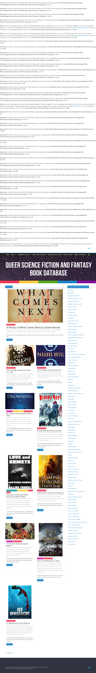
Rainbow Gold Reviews (73, 472)
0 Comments (25, 329)
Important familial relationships (21, 331)
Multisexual (9, 411)
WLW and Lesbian (11, 324)
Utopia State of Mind (73, 539)
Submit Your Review (80, 254)
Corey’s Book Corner (73, 343)
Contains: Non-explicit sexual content (38, 329)
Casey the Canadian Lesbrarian (75, 326)
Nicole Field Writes (72, 446)
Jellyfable (70, 382)
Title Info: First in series (37, 331)
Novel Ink (70, 455)
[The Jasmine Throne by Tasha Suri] (51, 456)
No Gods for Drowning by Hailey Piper (18, 414)
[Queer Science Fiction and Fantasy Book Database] (48, 257)
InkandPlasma (71, 371)
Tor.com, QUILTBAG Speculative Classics (77, 522)
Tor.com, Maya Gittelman (74, 525)
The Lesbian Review (72, 407)
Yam (19, 329)
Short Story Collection (11, 490)
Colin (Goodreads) (72, 340)
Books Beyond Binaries (73, 301)
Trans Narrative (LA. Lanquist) (75, 533)
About (13, 254)
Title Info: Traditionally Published (49, 331)
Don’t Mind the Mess (73, 346)
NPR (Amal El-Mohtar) (73, 458)
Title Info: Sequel (56, 438)
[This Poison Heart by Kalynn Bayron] (19, 524)
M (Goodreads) (71, 427)
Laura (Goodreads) (72, 402)
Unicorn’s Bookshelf (72, 536)
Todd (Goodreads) (72, 505)
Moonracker (70, 441)
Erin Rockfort (71, 349)
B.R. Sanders (71, 318)
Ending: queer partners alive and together (19, 378)
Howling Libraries (72, 363)
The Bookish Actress (73, 315)
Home (7, 254)
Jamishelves (70, 379)
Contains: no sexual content (43, 374)
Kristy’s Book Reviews (73, 390)
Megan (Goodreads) (72, 435)
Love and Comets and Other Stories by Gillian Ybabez (17, 496)
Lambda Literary (71, 396)
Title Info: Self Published (18, 506)
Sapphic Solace (71, 483)
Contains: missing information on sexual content (16, 419)
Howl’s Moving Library (73, 365)
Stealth (30, 331)
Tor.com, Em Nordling (73, 511)
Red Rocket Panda (72, 477)
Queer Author (9, 506)
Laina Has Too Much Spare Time (75, 393)
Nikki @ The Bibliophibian (74, 449)
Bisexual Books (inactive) (74, 295)
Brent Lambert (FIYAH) (73, 321)
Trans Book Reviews (72, 530)
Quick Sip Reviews (72, 463)
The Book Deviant (72, 307)
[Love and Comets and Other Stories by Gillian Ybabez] (20, 456)
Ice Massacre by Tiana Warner (18, 623)
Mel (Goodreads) (72, 430)
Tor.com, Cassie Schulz (73, 513)
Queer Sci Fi (70, 460)
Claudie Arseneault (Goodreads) (75, 337)
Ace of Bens (70, 290)
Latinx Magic (71, 399)
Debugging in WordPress (82, 27)
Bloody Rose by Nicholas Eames (49, 431)
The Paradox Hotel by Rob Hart (49, 370)
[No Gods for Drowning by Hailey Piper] (19, 394)
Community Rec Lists (24, 254)
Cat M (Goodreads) (72, 329)
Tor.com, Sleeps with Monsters (75, 527)
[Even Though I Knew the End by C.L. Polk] (19, 346)
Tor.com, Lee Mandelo (73, 516)
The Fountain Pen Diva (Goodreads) (76, 354)
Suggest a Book (67, 254)
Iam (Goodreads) (72, 368)
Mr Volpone (70, 444)
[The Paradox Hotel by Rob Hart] (50, 346)
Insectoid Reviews (72, 374)
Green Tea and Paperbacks (74, 357)
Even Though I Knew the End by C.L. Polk (18, 371)
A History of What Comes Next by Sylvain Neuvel (33, 327)
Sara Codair (70, 485)
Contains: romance (50, 329)
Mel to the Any (71, 432)
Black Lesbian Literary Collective (75, 298)
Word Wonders (71, 541)
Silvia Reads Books (72, 488)
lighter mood (27, 504)
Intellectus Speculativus (73, 377)
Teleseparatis (71, 494)
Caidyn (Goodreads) (72, 323)
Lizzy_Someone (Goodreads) (74, 421)
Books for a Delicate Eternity (75, 304)
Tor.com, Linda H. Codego (74, 519)
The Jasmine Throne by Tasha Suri (50, 493)
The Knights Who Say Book (74, 388)
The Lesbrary (71, 410)
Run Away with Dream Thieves (75, 480)
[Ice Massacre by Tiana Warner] (19, 586)
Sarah (48, 494)
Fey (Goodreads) (72, 351)
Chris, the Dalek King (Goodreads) (76, 335)
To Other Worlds (72, 502)
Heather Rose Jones (72, 360)
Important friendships (50, 436)
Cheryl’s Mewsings (72, 332)
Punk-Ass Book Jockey (73, 469)
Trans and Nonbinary (18, 411)
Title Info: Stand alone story (55, 376)
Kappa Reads (71, 385)
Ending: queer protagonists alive (44, 498)
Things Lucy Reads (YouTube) (75, 497)
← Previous (9, 653)
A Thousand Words (72, 499)
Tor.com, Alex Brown (73, 508)
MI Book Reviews (72, 438)
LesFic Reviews (71, 413)
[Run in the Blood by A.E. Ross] (51, 524)
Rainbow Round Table (73, 474)
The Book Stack (71, 312)
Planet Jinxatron (71, 466)
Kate (18, 498)
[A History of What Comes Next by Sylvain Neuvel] (35, 290)
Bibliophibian (71, 293)
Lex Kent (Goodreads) (73, 416)
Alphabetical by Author (55, 254)
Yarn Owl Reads (71, 544)
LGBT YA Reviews (72, 404)
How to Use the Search (39, 254)
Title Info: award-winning (47, 438)
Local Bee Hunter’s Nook (74, 424)
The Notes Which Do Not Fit (74, 452)
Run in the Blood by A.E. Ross (48, 561)
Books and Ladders (72, 309)
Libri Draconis (71, 418)
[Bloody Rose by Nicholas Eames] (50, 394)
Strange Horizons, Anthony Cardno (76, 491)
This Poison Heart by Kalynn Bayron (17, 545)
